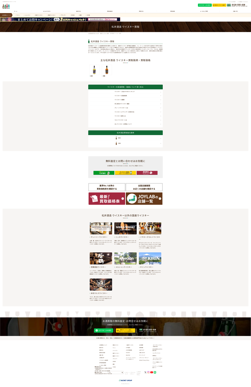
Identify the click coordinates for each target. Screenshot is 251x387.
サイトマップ (142, 355)
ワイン (18, 15)
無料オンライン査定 (220, 5)
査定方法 (78, 11)
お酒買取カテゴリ (6, 15)
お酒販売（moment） (243, 1)
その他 (88, 15)
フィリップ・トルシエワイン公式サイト (131, 358)
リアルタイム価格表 (103, 360)
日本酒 (72, 15)
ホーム (15, 11)
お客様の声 (101, 357)
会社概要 (141, 345)
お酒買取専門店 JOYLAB (93, 33)
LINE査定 (128, 347)
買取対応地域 (102, 352)
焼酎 (80, 15)
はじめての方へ (47, 11)
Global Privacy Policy (144, 360)
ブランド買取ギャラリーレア (157, 362)
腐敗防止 (154, 355)
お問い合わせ (142, 352)
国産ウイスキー (52, 15)
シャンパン (27, 15)
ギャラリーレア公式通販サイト (157, 367)
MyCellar (128, 355)
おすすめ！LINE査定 (205, 5)
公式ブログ (141, 350)
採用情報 (141, 347)
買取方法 (141, 11)
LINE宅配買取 (129, 350)
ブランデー (63, 15)
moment (128, 352)
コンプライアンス (156, 353)
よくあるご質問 (204, 11)
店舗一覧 (235, 11)
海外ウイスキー (39, 15)
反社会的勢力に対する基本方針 (157, 349)
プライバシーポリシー (144, 357)
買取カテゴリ (115, 345)
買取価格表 (110, 11)
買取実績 (172, 11)
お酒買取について (103, 345)
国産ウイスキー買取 (104, 33)
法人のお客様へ (232, 1)
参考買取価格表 (102, 362)
